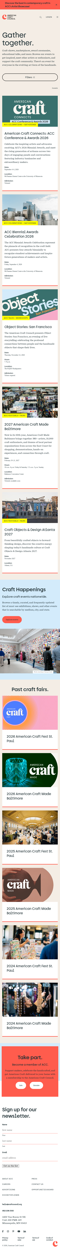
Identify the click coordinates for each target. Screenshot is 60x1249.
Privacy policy (5, 1239)
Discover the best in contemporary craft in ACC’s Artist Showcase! (27, 5)
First (3, 1135)
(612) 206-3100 (8, 1211)
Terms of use (35, 1239)
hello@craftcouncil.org (12, 1204)
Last (3, 1146)
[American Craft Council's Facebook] (4, 1231)
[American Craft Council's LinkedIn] (26, 1231)
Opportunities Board (43, 1190)
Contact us (37, 1184)
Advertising (8, 1190)
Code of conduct (49, 1239)
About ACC (7, 1179)
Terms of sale (21, 1239)
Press (34, 1179)
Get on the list (10, 1166)
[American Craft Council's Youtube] (20, 1231)
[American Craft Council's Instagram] (9, 1231)
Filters (28, 77)
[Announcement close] (56, 5)
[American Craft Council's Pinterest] (14, 1231)
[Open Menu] (57, 17)
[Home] (9, 17)
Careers (6, 1184)
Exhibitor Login (10, 1195)
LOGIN (49, 17)
